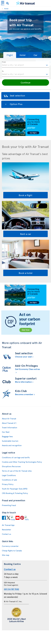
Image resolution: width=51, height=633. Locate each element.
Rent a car (25, 234)
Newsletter (6, 529)
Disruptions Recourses (11, 466)
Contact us (6, 534)
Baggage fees (7, 436)
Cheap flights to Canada (12, 550)
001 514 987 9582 (11, 589)
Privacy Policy (7, 484)
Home (6, 8)
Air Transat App (8, 525)
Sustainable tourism (10, 441)
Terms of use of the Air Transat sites (17, 471)
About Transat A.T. (9, 423)
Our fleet (5, 432)
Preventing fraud (9, 505)
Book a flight (25, 195)
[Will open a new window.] (4, 518)
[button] (9, 55)
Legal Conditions (9, 475)
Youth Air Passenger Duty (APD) (14, 488)
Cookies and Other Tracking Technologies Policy (22, 462)
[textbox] (25, 64)
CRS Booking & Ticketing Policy (15, 493)
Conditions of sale (9, 480)
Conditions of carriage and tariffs (16, 457)
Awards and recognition (12, 445)
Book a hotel (25, 273)
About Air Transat (9, 418)
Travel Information (9, 427)
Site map (5, 555)
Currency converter (10, 546)
